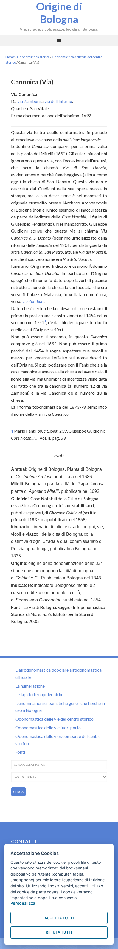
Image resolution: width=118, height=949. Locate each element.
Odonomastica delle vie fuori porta (48, 727)
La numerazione (30, 685)
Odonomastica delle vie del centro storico (54, 718)
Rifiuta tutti (59, 932)
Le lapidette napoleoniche (39, 694)
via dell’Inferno (58, 101)
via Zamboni (29, 101)
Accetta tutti (59, 918)
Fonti (20, 751)
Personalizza (22, 903)
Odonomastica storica (33, 57)
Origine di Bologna (59, 12)
